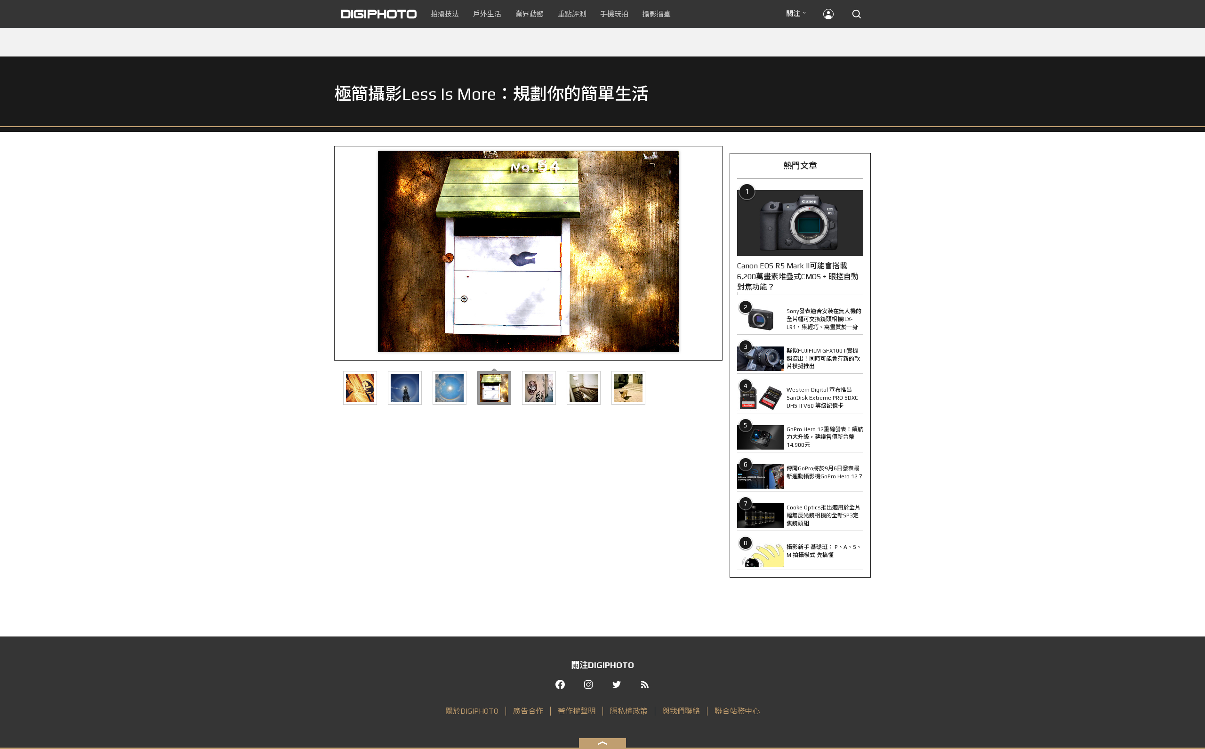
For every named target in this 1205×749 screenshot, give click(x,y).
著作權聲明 (576, 711)
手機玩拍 (614, 14)
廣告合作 (528, 711)
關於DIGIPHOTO (471, 711)
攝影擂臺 (657, 14)
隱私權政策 (629, 711)
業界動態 (529, 14)
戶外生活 (487, 14)
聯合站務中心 (737, 711)
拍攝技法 (445, 14)
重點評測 (572, 14)
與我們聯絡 (681, 711)
